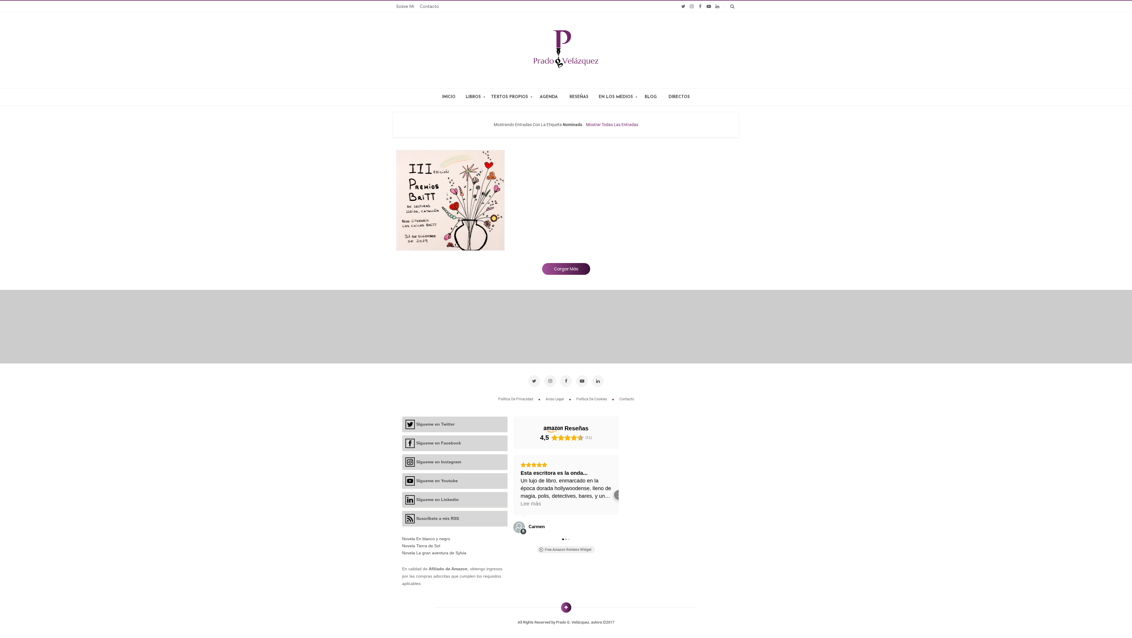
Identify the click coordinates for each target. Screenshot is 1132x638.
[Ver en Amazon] (519, 527)
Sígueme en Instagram (438, 461)
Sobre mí (405, 6)
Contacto (429, 6)
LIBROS (473, 97)
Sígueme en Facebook (438, 442)
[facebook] (700, 6)
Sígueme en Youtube (437, 480)
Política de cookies (592, 399)
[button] (513, 495)
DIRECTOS (679, 97)
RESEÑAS (579, 97)
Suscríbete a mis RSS (437, 518)
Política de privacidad (516, 399)
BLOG (651, 97)
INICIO (448, 97)
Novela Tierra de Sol (421, 545)
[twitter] (683, 6)
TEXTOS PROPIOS (509, 97)
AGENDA (549, 97)
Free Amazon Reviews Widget (568, 550)
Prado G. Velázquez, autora (579, 622)
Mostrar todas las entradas (612, 124)
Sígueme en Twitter (435, 424)
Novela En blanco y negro (426, 538)
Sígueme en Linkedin (437, 499)
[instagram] (691, 6)
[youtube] (709, 6)
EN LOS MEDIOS (616, 97)
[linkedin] (717, 6)
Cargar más (566, 269)
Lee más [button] (531, 504)
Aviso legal (555, 399)
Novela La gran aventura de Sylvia (434, 553)
